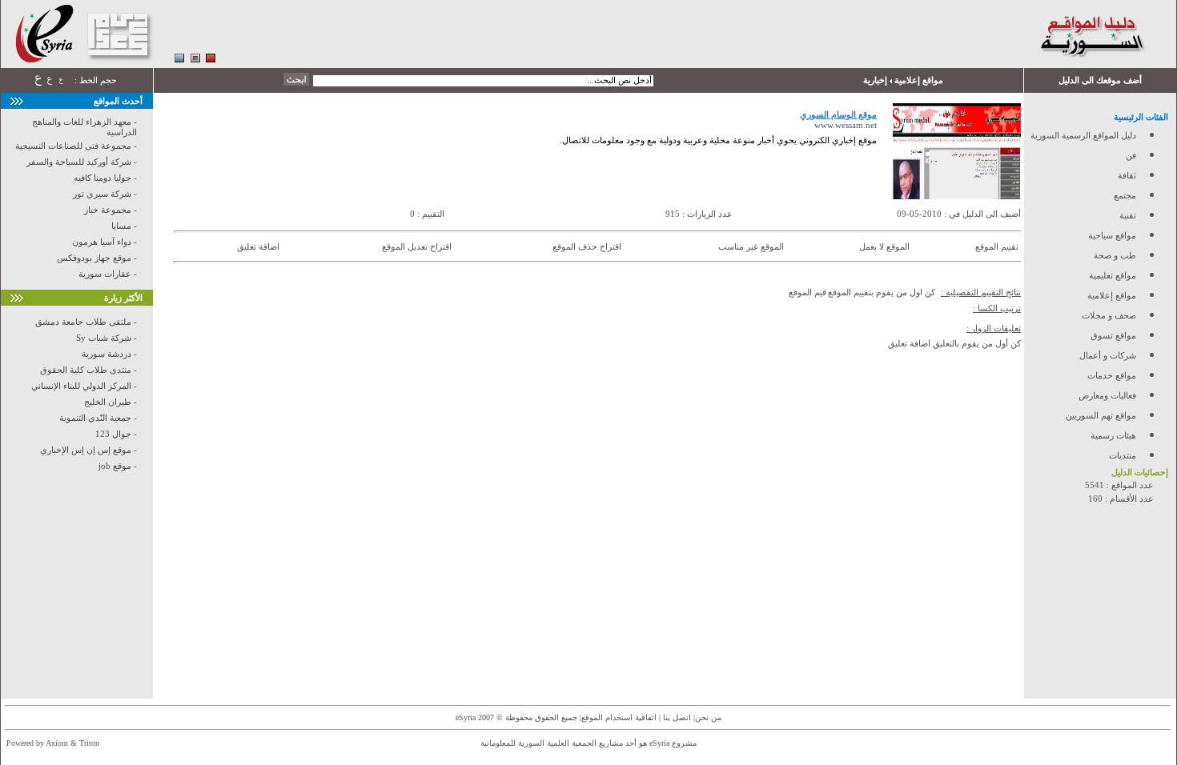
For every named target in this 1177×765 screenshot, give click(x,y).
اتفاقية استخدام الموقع (619, 717)
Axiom (57, 743)
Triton (89, 743)
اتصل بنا (676, 717)
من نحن (708, 717)
